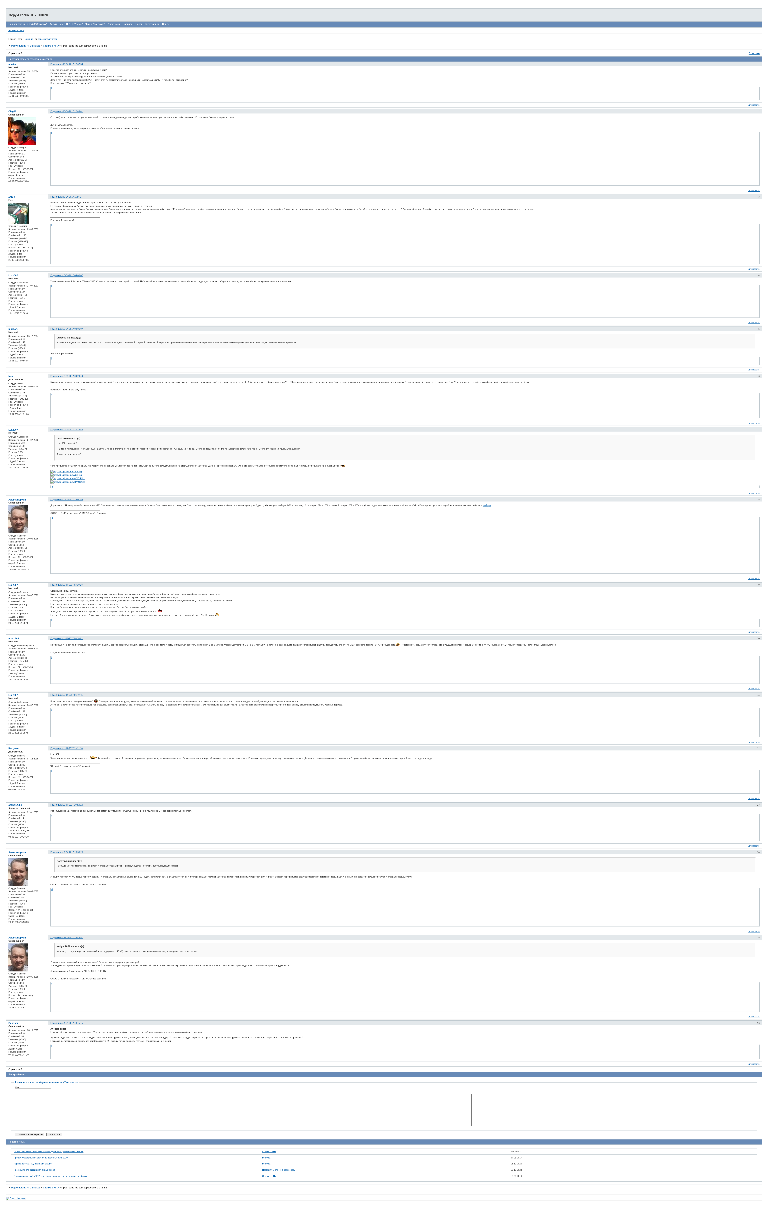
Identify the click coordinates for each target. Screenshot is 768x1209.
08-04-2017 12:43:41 (73, 111)
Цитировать (754, 105)
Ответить (754, 53)
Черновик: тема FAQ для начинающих (33, 1163)
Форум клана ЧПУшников (25, 45)
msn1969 (13, 638)
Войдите (29, 39)
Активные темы (16, 30)
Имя (17, 1087)
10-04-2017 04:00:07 (73, 275)
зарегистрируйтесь (47, 39)
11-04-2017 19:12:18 (73, 748)
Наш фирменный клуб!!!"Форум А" (27, 24)
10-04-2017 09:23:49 (73, 376)
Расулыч (13, 748)
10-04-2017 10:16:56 (73, 429)
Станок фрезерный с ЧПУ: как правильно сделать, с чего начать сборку (50, 1176)
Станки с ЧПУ (51, 45)
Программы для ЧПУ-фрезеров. (278, 1170)
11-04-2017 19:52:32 (73, 805)
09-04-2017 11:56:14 (73, 197)
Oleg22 (12, 111)
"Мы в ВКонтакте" (95, 24)
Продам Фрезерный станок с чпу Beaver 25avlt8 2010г (41, 1157)
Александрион (17, 499)
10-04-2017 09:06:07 (73, 329)
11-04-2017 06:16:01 (73, 638)
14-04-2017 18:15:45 (73, 1023)
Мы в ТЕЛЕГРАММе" (71, 24)
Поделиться (56, 64)
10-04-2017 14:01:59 (73, 499)
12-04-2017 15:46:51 (73, 937)
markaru (13, 64)
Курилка (266, 1157)
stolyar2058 (15, 805)
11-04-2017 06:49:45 (73, 695)
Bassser (13, 1023)
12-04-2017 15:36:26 (73, 852)
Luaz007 (13, 275)
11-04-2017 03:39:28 (73, 585)
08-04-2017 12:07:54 (73, 64)
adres (11, 197)
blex (10, 376)
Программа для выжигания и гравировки (34, 1170)
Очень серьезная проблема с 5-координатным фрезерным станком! (48, 1151)
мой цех (487, 505)
